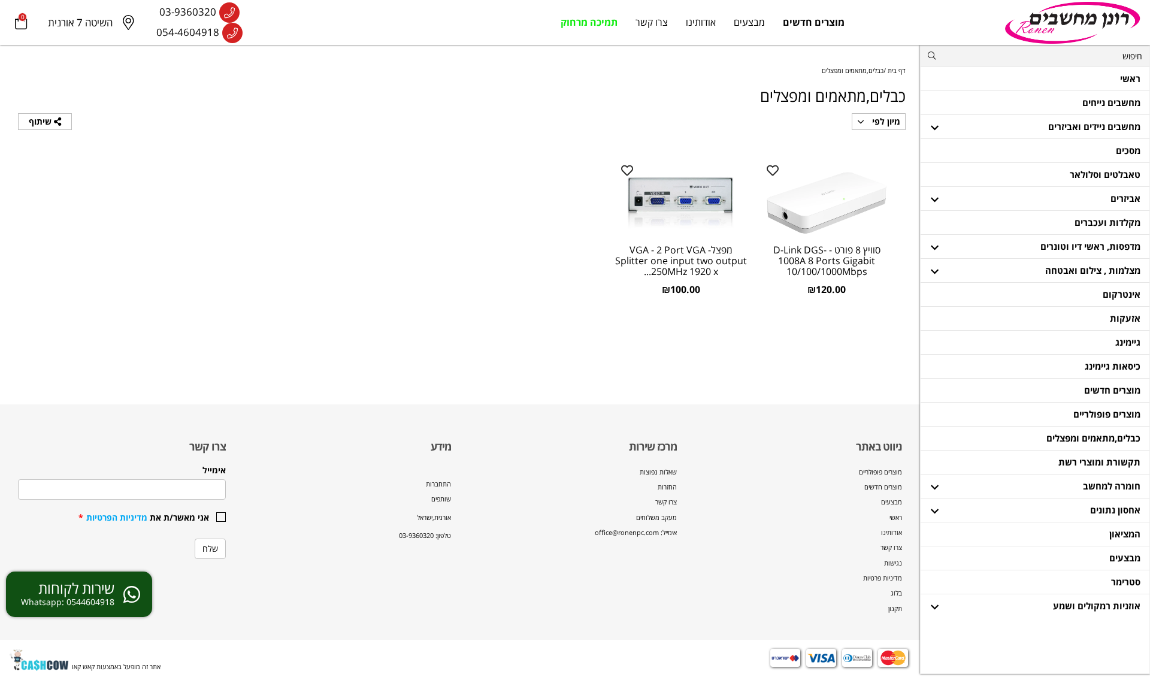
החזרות (667, 486)
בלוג (896, 592)
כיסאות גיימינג (1112, 366)
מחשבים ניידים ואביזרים (1094, 126)
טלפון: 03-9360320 (425, 535)
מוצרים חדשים (814, 22)
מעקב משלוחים (656, 517)
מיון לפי (885, 121)
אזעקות (1125, 318)
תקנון (895, 608)
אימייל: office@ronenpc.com (636, 532)
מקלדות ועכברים (1107, 222)
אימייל (214, 470)
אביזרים (1125, 198)
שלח (210, 548)
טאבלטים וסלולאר (1105, 174)
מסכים (1128, 150)
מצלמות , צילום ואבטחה (1092, 270)
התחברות (438, 483)
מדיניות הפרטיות (116, 517)
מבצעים (749, 22)
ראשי (1130, 78)
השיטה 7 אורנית (80, 22)
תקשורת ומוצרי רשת (1099, 462)
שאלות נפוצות (658, 471)
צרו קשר (651, 22)
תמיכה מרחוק (589, 22)
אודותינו (701, 22)
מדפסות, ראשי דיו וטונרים (1090, 246)
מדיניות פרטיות (882, 577)
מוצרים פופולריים (1106, 414)
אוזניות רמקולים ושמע (1096, 606)
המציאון (1124, 534)
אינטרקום (1121, 294)
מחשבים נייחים (1111, 102)
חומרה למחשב (1111, 486)
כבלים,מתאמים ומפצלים (1093, 438)
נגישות (893, 562)
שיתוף (41, 121)
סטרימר (1125, 582)
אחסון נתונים (1115, 510)
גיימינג (1127, 342)
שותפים (441, 498)
